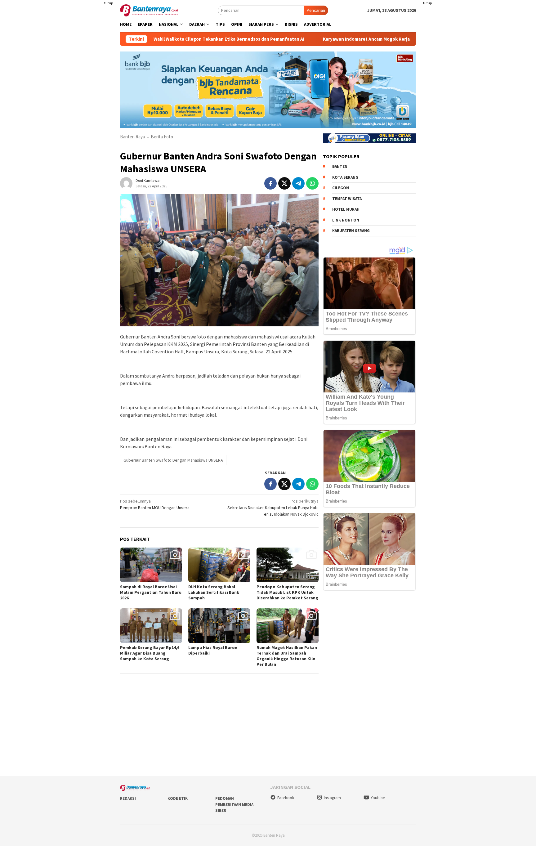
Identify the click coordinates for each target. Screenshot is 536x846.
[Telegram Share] (298, 183)
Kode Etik (178, 798)
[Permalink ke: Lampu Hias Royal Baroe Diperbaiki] (219, 625)
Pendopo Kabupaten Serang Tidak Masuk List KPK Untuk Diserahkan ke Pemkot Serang (287, 592)
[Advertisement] (83, 124)
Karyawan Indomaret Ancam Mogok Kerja (334, 39)
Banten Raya (132, 137)
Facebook (285, 797)
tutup (108, 3)
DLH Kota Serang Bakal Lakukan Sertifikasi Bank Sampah (213, 592)
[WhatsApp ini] (312, 183)
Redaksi (128, 798)
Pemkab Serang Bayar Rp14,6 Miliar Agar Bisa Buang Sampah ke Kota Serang (149, 653)
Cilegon (340, 187)
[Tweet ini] (284, 183)
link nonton (345, 220)
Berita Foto (162, 137)
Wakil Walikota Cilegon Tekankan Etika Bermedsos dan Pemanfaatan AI (197, 39)
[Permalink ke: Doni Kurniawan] (126, 183)
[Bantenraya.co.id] (149, 10)
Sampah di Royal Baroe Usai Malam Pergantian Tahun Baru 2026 (150, 592)
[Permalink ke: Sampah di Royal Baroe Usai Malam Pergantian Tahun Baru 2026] (151, 565)
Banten (339, 166)
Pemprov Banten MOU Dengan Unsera (155, 504)
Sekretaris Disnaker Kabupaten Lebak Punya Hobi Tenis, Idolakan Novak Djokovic (273, 507)
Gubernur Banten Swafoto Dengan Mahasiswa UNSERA (173, 460)
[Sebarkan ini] (270, 183)
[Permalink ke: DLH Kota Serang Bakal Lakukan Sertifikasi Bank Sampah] (219, 565)
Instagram (332, 797)
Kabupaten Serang (351, 230)
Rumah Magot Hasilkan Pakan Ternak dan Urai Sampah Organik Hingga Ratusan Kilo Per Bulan (287, 656)
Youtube (378, 797)
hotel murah (346, 209)
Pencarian (316, 10)
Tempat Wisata (347, 198)
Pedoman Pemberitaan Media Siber (234, 804)
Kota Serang (345, 177)
